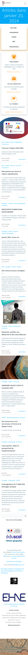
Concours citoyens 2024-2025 (14, 613)
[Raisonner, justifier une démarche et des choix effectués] (14, 312)
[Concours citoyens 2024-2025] (14, 128)
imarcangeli (6, 158)
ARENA (5, 556)
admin (5, 473)
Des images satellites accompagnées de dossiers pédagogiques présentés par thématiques (12, 571)
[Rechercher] (25, 516)
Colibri (19, 651)
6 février (6, 226)
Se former (18, 165)
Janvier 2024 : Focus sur (14, 620)
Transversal (5, 144)
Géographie (11, 442)
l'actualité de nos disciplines (14, 561)
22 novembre (7, 353)
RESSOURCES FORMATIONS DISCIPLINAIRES (14, 617)
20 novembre (7, 412)
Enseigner (5, 203)
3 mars (6, 198)
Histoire (12, 165)
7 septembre (7, 511)
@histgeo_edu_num (18, 565)
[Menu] (25, 3)
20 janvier (6, 261)
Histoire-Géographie (16, 142)
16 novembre (7, 436)
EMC (3, 142)
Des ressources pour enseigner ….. (14, 622)
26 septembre (7, 475)
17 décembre (7, 297)
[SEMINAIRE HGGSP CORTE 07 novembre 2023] (14, 367)
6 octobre (6, 160)
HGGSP (7, 142)
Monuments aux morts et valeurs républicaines (14, 615)
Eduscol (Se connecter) (18, 552)
